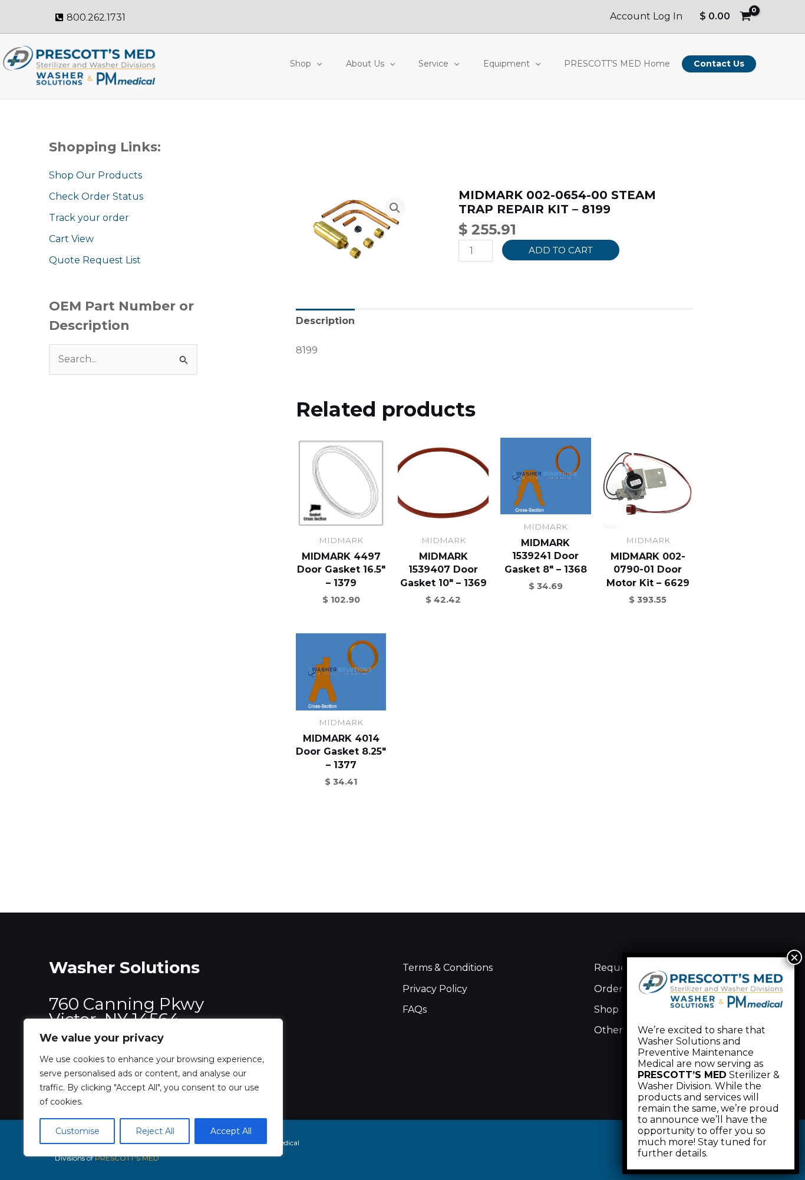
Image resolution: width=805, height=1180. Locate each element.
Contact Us (719, 63)
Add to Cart (561, 250)
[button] (316, 63)
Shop (300, 63)
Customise (77, 1131)
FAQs (414, 1009)
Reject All (155, 1131)
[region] (153, 1087)
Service (433, 63)
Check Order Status (96, 196)
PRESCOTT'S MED (127, 1157)
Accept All (231, 1131)
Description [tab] (325, 320)
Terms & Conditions (447, 967)
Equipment (506, 63)
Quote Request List (95, 260)
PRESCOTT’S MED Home (617, 63)
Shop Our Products (95, 175)
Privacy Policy (434, 988)
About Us (365, 63)
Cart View (71, 238)
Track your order (89, 217)
